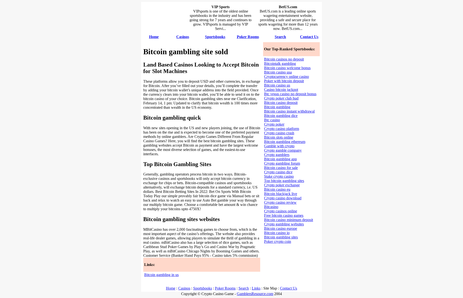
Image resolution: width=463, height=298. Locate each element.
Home (170, 288)
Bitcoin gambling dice (281, 116)
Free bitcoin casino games (283, 215)
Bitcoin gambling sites (281, 237)
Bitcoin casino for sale (281, 168)
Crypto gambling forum (282, 163)
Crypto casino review (280, 202)
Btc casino (272, 120)
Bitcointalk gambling (280, 63)
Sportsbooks (202, 288)
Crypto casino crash (279, 133)
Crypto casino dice (278, 172)
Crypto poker (274, 124)
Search (243, 288)
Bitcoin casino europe (280, 228)
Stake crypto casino (279, 176)
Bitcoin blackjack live (280, 194)
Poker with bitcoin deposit (284, 81)
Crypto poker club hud (281, 98)
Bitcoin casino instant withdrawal (289, 111)
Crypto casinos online (280, 211)
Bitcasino (271, 207)
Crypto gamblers (276, 155)
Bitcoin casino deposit (281, 103)
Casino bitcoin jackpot (281, 90)
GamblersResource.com (255, 294)
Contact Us (288, 288)
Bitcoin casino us (277, 85)
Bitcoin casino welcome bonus (287, 68)
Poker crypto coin (277, 241)
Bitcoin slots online (278, 137)
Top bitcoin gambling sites (284, 181)
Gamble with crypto (279, 146)
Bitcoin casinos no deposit (284, 59)
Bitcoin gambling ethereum (284, 142)
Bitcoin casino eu (277, 189)
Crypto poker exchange (282, 185)
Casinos (184, 288)
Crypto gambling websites (284, 224)
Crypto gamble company (283, 150)
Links (256, 288)
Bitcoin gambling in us (161, 275)
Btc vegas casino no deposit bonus (290, 94)
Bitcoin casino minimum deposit (288, 220)
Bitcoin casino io (277, 233)
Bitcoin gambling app (280, 159)
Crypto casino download (282, 198)
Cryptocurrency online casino (286, 76)
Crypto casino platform (281, 129)
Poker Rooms (225, 288)
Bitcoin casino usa (278, 72)
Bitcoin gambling (277, 107)
